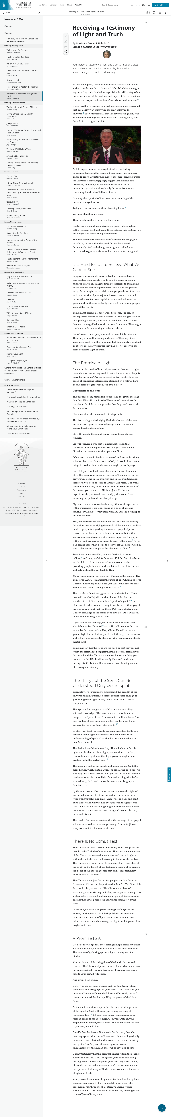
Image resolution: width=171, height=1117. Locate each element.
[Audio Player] (162, 1108)
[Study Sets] (148, 13)
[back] (3, 13)
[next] (167, 561)
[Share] (66, 51)
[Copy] (66, 47)
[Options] (165, 13)
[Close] (66, 36)
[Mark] (66, 41)
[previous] (46, 561)
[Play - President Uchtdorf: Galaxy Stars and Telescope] (77, 159)
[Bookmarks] (154, 13)
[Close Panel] (39, 13)
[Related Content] (159, 13)
